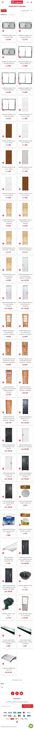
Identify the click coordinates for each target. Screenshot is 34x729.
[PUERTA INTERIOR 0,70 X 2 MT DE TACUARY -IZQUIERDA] (9, 264)
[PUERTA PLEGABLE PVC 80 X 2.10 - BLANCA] (25, 131)
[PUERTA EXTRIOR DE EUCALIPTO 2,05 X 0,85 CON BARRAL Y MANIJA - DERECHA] (9, 377)
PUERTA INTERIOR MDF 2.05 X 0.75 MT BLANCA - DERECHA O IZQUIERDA (25, 276)
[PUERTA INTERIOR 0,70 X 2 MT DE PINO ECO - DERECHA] (25, 210)
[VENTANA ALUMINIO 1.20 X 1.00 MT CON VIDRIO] (25, 78)
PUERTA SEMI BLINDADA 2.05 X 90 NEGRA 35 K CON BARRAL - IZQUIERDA (8, 587)
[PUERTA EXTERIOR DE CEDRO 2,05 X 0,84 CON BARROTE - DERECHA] (9, 407)
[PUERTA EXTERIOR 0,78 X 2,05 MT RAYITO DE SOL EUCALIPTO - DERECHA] (25, 349)
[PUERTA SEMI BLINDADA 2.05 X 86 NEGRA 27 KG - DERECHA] (9, 435)
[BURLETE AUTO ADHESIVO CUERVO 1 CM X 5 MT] (25, 519)
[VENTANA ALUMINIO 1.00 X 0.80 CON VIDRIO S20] (25, 52)
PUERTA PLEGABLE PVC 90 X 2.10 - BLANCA (8, 194)
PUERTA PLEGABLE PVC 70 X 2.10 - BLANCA (25, 115)
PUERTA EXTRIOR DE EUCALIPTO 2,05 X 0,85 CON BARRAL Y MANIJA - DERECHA (9, 389)
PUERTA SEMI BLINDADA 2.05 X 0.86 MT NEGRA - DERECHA (9, 503)
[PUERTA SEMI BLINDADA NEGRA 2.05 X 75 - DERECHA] (25, 407)
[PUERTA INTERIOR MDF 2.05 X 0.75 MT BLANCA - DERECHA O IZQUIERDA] (25, 264)
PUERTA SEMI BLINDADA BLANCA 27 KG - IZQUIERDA (9, 474)
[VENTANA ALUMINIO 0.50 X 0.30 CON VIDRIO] (9, 25)
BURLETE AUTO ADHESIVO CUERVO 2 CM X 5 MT (25, 502)
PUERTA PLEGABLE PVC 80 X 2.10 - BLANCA (25, 141)
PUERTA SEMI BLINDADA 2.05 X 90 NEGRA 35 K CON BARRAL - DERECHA (25, 559)
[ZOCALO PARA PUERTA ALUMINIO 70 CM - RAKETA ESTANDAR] (25, 630)
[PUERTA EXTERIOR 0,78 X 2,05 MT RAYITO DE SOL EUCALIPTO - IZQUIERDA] (9, 349)
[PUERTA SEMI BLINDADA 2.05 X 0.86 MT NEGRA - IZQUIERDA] (25, 463)
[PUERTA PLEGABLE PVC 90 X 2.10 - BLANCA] (9, 183)
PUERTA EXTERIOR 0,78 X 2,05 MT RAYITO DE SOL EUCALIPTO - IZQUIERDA (9, 360)
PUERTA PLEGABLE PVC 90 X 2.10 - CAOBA (25, 194)
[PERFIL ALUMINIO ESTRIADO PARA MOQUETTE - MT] (9, 547)
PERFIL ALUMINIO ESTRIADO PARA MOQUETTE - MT (8, 559)
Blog (2, 687)
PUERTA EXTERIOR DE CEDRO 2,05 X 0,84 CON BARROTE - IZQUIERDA (25, 388)
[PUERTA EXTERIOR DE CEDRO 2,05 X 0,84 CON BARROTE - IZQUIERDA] (25, 377)
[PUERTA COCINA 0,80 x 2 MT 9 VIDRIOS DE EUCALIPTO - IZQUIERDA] (25, 321)
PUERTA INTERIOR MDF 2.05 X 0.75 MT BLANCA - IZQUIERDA (25, 304)
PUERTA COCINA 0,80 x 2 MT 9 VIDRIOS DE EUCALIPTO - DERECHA (9, 332)
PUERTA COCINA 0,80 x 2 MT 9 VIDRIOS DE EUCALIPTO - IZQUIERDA (25, 332)
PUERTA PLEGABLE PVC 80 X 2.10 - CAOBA (8, 168)
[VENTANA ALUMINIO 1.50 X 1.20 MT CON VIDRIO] (9, 104)
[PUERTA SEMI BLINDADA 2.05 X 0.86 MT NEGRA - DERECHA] (9, 491)
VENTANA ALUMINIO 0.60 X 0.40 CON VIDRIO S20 (25, 36)
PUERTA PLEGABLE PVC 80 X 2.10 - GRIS (25, 168)
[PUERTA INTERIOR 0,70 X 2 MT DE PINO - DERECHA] (25, 238)
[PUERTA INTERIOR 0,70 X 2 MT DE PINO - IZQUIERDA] (9, 238)
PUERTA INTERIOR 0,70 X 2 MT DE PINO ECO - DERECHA (25, 221)
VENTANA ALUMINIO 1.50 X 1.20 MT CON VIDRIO (9, 115)
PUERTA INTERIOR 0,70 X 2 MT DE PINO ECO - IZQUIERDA (8, 221)
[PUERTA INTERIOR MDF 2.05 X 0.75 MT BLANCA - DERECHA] (9, 292)
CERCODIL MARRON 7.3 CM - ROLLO (25, 586)
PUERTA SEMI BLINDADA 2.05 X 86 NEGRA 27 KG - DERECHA (9, 446)
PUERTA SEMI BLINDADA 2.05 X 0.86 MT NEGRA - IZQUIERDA (25, 474)
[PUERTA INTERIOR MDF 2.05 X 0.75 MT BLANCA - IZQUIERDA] (25, 292)
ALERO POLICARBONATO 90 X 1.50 (8, 669)
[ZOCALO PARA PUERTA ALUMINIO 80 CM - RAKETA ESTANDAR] (9, 630)
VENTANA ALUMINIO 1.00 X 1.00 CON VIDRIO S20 (9, 89)
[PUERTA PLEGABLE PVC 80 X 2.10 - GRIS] (25, 157)
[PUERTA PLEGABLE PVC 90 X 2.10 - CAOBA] (25, 183)
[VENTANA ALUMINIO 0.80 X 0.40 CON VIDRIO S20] (9, 52)
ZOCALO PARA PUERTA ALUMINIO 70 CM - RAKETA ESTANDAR (25, 641)
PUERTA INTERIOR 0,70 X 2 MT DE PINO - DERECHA (25, 249)
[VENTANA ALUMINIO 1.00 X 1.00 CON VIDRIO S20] (9, 78)
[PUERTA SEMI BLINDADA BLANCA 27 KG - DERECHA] (25, 435)
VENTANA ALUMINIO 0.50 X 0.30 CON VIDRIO (9, 36)
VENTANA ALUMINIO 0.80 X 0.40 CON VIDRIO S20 (9, 62)
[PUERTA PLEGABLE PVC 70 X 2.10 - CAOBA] (9, 131)
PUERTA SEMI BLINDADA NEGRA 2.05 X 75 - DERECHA (25, 418)
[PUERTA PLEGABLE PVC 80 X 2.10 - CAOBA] (9, 157)
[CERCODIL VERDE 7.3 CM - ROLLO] (9, 604)
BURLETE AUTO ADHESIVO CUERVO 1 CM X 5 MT (25, 530)
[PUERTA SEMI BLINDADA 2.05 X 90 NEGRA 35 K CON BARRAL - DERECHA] (25, 547)
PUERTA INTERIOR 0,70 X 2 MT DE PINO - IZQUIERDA (8, 249)
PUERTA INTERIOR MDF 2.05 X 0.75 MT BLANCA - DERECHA (9, 304)
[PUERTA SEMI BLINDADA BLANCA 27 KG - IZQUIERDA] (9, 463)
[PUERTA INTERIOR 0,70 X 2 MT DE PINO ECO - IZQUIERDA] (9, 210)
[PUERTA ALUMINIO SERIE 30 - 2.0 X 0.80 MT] (25, 604)
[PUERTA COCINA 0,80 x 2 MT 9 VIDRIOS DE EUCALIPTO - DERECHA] (9, 321)
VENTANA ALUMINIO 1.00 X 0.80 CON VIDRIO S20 (25, 62)
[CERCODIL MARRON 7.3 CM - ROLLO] (25, 575)
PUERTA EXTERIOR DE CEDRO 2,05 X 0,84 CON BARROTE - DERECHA (9, 418)
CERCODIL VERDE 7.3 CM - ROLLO (8, 614)
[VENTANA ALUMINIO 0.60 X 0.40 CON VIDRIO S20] (25, 25)
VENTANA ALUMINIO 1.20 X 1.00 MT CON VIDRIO (25, 89)
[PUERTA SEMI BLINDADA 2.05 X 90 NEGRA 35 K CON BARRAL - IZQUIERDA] (9, 575)
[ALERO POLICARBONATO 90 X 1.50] (9, 658)
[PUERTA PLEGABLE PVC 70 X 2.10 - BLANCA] (25, 104)
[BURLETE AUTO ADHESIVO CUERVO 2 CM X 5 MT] (25, 491)
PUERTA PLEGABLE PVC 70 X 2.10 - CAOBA (8, 141)
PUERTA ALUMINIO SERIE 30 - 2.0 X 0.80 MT (25, 614)
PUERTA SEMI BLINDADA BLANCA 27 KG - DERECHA (25, 445)
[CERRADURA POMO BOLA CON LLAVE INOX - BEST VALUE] (9, 519)
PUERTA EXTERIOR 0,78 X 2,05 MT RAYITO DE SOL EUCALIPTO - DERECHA (25, 360)
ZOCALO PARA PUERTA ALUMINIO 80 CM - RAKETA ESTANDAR (9, 641)
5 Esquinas (11, 14)
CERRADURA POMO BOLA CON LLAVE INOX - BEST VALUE (8, 531)
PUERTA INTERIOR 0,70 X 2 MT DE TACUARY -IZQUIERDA (8, 276)
